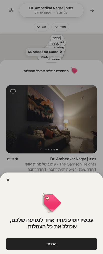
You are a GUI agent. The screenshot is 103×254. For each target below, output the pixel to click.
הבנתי (51, 243)
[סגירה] (8, 180)
